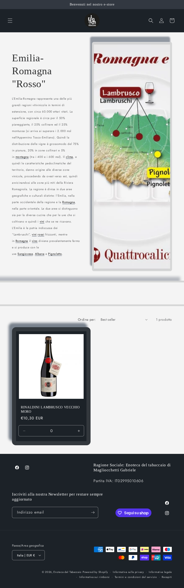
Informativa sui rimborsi (94, 577)
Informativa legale (160, 572)
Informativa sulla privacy (128, 572)
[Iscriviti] (92, 512)
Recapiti (167, 577)
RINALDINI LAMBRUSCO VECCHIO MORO (50, 409)
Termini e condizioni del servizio (136, 577)
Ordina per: (87, 319)
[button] (10, 20)
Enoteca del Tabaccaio (67, 572)
